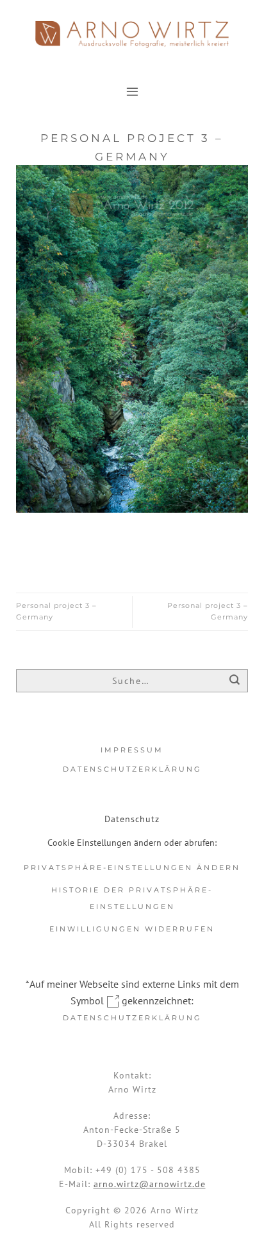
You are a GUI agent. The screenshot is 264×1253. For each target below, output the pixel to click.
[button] (132, 91)
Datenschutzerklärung (132, 769)
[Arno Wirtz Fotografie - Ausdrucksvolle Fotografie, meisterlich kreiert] (132, 34)
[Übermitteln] (234, 681)
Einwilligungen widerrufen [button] (132, 928)
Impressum (132, 749)
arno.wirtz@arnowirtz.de (150, 1184)
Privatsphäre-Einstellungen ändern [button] (132, 867)
